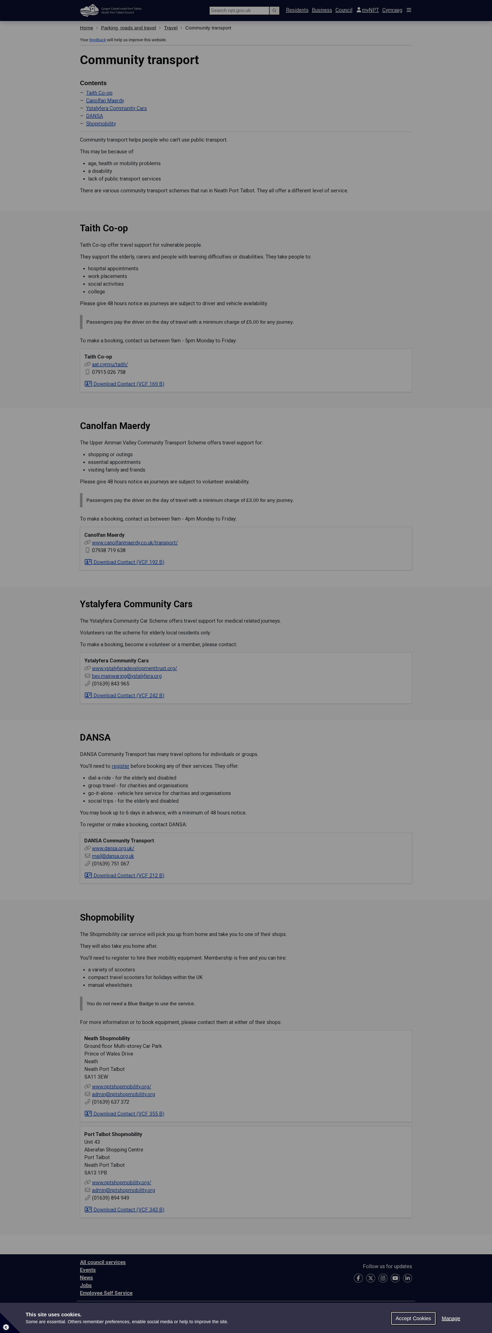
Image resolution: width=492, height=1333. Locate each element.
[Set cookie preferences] (10, 1322)
